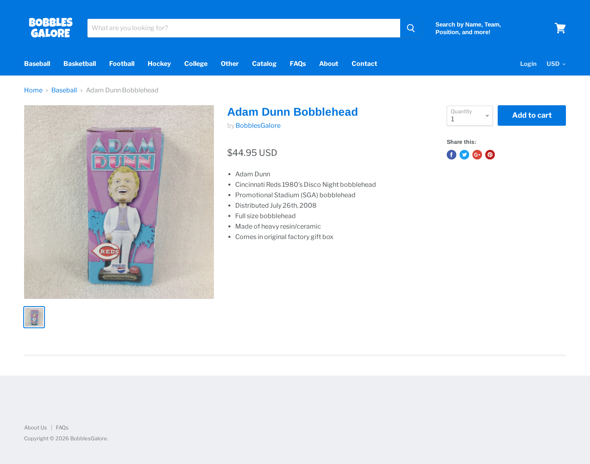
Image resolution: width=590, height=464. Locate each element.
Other (230, 63)
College (196, 63)
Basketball (79, 63)
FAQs (298, 63)
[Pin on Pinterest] (490, 154)
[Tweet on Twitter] (464, 154)
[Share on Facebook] (451, 154)
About (328, 63)
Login (528, 63)
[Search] (410, 28)
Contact (364, 63)
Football (121, 63)
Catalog (264, 63)
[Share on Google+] (477, 154)
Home (33, 90)
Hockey (159, 63)
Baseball (37, 63)
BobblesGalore (258, 125)
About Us (35, 427)
